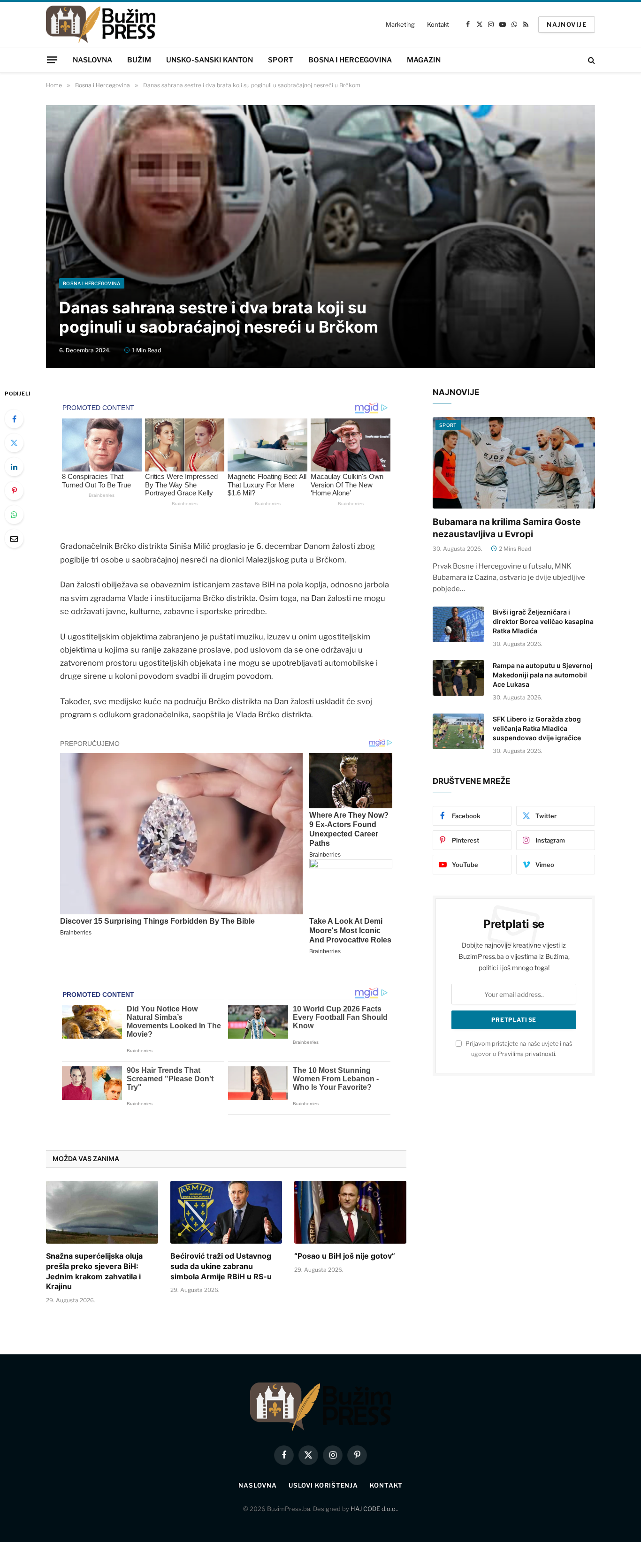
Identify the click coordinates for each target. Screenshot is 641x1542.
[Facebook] (14, 419)
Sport (280, 60)
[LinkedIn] (14, 466)
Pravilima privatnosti (526, 1053)
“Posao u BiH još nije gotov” (344, 1256)
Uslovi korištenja (323, 1485)
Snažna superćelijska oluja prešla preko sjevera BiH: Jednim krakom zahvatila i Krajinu (94, 1271)
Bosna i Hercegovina (350, 60)
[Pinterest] (14, 490)
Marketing (400, 24)
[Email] (14, 538)
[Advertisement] (320, 207)
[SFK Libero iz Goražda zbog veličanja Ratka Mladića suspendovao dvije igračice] (458, 731)
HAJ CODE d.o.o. (374, 1508)
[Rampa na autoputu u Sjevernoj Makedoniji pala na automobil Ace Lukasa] (458, 678)
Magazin (424, 60)
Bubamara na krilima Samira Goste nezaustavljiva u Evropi (506, 528)
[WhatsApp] (14, 514)
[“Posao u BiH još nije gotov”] (350, 1212)
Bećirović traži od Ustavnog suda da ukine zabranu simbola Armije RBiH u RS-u (221, 1266)
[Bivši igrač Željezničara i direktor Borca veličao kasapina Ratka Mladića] (458, 624)
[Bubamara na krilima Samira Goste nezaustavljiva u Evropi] (514, 463)
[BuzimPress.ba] (100, 24)
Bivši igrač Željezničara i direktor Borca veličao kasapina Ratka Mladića (543, 621)
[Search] (590, 59)
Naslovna (92, 60)
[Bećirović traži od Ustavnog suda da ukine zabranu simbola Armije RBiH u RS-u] (226, 1212)
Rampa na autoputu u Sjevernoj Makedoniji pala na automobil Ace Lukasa (543, 674)
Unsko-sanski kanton (209, 60)
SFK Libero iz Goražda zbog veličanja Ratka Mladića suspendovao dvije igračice (537, 728)
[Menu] (52, 59)
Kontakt (438, 24)
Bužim (139, 60)
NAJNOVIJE (567, 24)
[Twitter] (14, 442)
